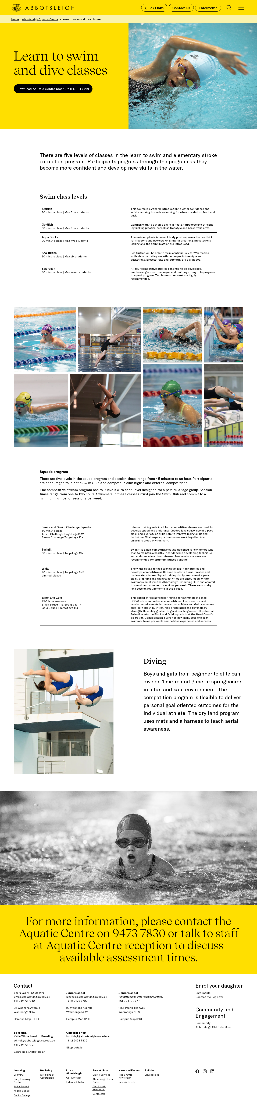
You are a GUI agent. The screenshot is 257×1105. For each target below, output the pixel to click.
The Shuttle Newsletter (99, 1088)
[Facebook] (197, 1071)
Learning (19, 1074)
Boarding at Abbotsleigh (29, 1051)
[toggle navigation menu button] (241, 7)
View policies (152, 1074)
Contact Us (98, 1093)
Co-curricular (73, 1077)
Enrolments (202, 992)
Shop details (74, 1047)
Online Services (101, 1074)
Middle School (22, 1090)
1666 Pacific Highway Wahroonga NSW (132, 1009)
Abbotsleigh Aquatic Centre (40, 19)
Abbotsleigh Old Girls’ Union (213, 1027)
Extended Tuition (75, 1081)
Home (15, 19)
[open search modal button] (229, 8)
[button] (45, 339)
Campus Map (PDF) (26, 1018)
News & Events (127, 1081)
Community (202, 1022)
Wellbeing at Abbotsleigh (47, 1076)
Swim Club (91, 483)
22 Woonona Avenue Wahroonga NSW (27, 1009)
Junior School (21, 1086)
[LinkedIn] (212, 1071)
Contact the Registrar (209, 996)
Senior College (22, 1095)
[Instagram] (205, 1071)
